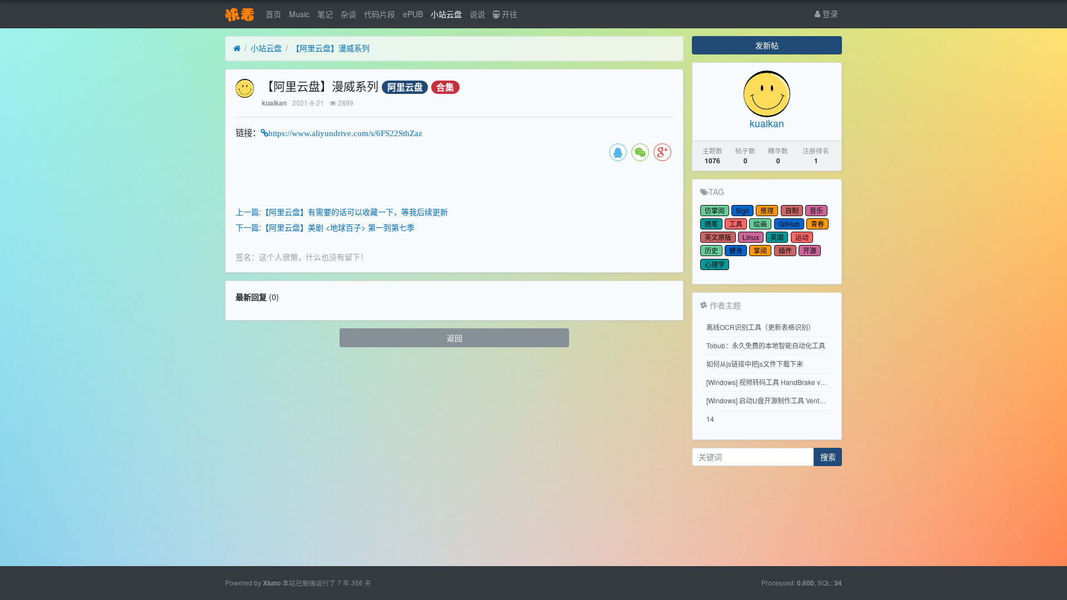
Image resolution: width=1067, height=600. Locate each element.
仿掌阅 (715, 210)
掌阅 (760, 250)
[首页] (237, 48)
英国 (777, 237)
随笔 (711, 223)
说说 (477, 13)
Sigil (742, 210)
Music (299, 13)
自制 (792, 210)
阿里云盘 (405, 87)
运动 (802, 237)
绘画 (760, 223)
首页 (273, 13)
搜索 (828, 456)
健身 (735, 250)
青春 (817, 223)
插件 (785, 250)
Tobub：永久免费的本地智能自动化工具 (765, 345)
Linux (750, 237)
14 (710, 418)
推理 (767, 210)
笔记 (325, 13)
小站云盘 (446, 13)
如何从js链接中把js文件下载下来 (754, 363)
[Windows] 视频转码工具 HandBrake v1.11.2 (768, 382)
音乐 (816, 210)
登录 (829, 13)
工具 (735, 223)
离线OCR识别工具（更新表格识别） (760, 327)
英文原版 (718, 237)
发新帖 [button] (767, 45)
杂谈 (348, 13)
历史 (711, 250)
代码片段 (379, 13)
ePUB (413, 13)
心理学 (715, 264)
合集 (445, 87)
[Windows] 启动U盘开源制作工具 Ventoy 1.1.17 (768, 400)
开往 (508, 13)
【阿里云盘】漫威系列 (331, 47)
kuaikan (274, 103)
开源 (809, 250)
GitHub (789, 223)
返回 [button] (454, 337)
